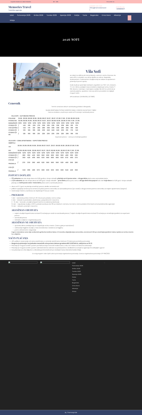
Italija (76, 15)
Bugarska (94, 15)
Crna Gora (106, 15)
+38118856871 (120, 9)
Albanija (117, 15)
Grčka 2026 (38, 15)
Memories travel (19, 7)
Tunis (85, 15)
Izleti (12, 15)
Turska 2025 (52, 15)
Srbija (12, 20)
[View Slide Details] (36, 77)
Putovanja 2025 (23, 15)
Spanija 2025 (65, 15)
